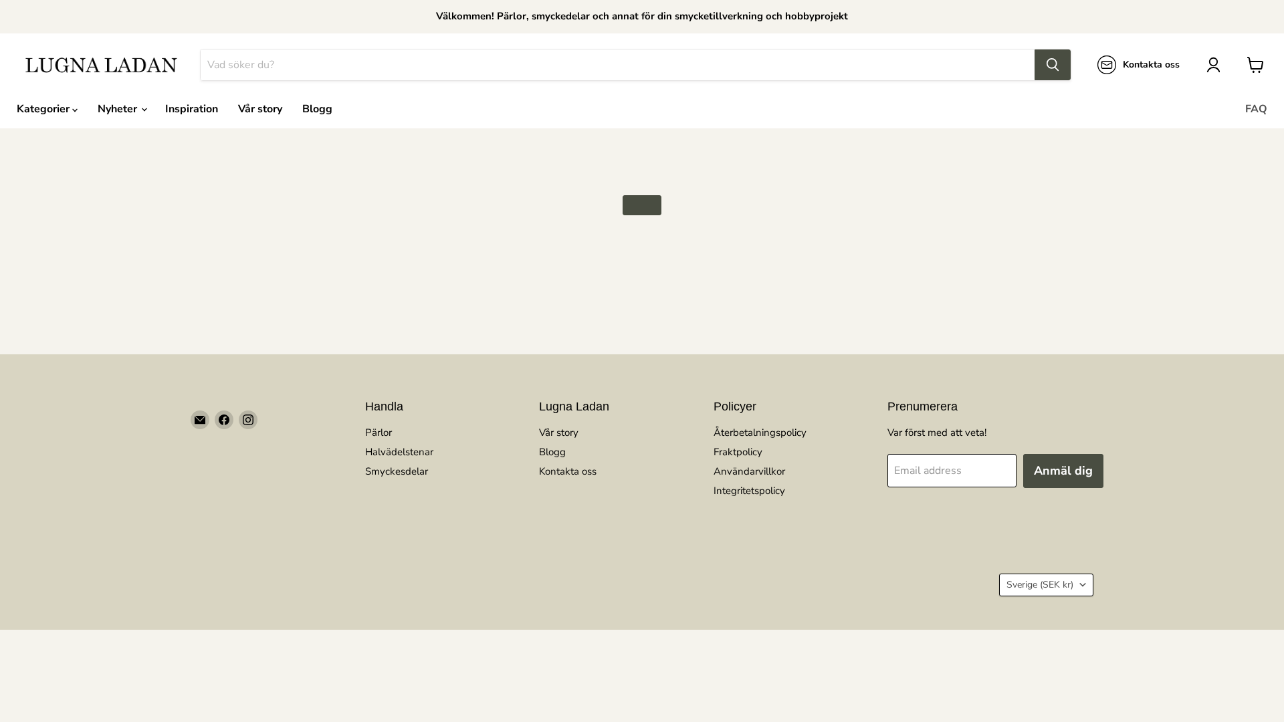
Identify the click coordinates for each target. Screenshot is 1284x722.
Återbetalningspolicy (760, 432)
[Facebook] (224, 419)
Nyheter (119, 109)
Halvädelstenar (399, 452)
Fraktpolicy (738, 452)
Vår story (260, 109)
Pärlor (378, 432)
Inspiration (191, 109)
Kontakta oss (568, 471)
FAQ (1256, 109)
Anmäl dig (1063, 471)
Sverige (1039, 584)
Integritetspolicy (749, 490)
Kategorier (44, 109)
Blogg (317, 109)
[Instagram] (248, 419)
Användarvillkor (749, 471)
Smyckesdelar (396, 471)
